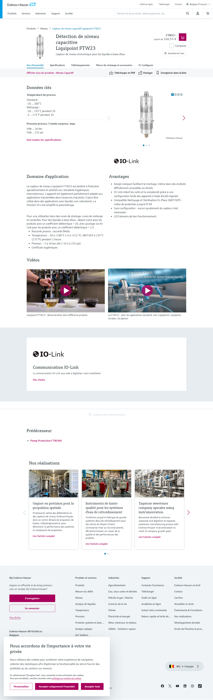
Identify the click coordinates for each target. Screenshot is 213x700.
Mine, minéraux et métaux (122, 622)
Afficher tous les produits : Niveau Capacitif (50, 72)
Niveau (44, 28)
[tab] (37, 65)
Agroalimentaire (117, 585)
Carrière (178, 597)
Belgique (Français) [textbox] (198, 4)
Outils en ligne (146, 4)
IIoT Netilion (81, 635)
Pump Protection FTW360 (46, 440)
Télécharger (164, 4)
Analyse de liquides (85, 603)
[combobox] (200, 4)
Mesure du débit (84, 591)
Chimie (112, 610)
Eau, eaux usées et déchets (122, 591)
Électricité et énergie (119, 616)
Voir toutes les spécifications (44, 140)
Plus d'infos (39, 379)
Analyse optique (83, 628)
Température (82, 610)
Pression (80, 616)
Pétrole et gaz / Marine (120, 597)
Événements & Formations (188, 610)
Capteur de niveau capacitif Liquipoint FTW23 (76, 28)
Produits (31, 28)
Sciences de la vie (117, 603)
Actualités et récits (184, 603)
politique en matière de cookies (66, 678)
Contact (178, 4)
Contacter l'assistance (152, 585)
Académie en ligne (151, 603)
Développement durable (187, 622)
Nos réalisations (182, 616)
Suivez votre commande (154, 610)
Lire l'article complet (44, 536)
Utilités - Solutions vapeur (122, 628)
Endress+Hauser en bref (187, 585)
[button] (32, 598)
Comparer (180, 46)
